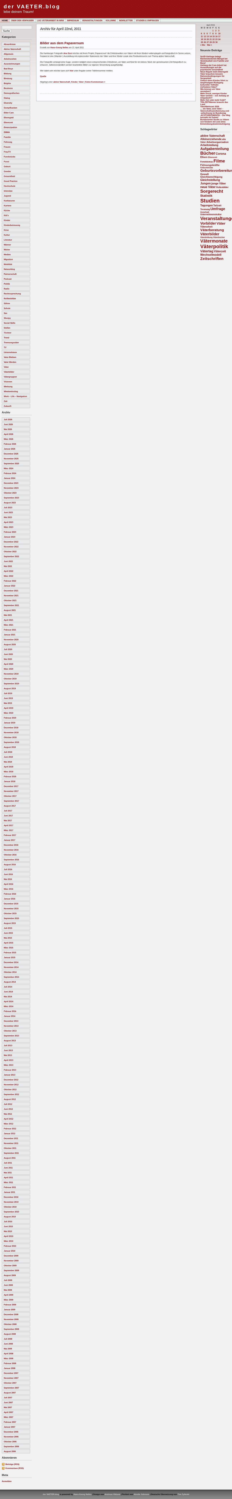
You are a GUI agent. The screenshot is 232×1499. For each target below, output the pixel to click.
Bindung (8, 78)
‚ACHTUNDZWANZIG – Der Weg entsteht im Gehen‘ (215, 116)
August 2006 (10, 1451)
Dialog (7, 98)
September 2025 (11, 463)
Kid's (6, 215)
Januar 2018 (9, 781)
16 (216, 36)
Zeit (5, 401)
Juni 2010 (8, 1226)
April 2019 (8, 708)
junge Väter (218, 183)
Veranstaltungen (92, 20)
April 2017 (8, 825)
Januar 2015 (9, 957)
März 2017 (8, 830)
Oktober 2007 (10, 1383)
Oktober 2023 (10, 493)
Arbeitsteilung (209, 145)
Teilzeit (217, 205)
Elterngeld (9, 117)
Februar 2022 (10, 581)
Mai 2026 (8, 429)
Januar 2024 (9, 478)
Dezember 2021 (11, 591)
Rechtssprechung (12, 294)
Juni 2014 (8, 992)
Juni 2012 (8, 1109)
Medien (7, 254)
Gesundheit (9, 176)
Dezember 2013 (11, 1021)
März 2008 (8, 1358)
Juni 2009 (8, 1285)
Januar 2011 (9, 1192)
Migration (8, 259)
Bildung (7, 73)
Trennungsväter (11, 342)
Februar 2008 (10, 1363)
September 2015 (11, 918)
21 (211, 39)
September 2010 (11, 1212)
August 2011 (10, 1158)
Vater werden (10, 362)
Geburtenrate (206, 167)
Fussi (6, 161)
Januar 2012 (9, 1133)
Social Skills (9, 323)
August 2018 (10, 747)
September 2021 (11, 605)
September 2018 (11, 742)
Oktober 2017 (10, 796)
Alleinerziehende (210, 139)
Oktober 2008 (10, 1324)
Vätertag (206, 251)
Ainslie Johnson (141, 1494)
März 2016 (8, 889)
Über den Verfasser (22, 20)
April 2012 (8, 1119)
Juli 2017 (8, 811)
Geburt (7, 166)
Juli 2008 (8, 1339)
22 (213, 39)
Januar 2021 (9, 635)
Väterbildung (206, 237)
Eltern (204, 157)
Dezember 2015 (11, 904)
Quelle (43, 76)
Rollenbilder (222, 187)
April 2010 (8, 1236)
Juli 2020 (8, 649)
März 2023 (8, 527)
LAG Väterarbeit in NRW (50, 20)
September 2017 (11, 801)
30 (216, 42)
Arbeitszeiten (10, 59)
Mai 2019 (8, 703)
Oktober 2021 (10, 600)
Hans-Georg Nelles (59, 47)
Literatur (8, 240)
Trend (6, 338)
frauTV (7, 152)
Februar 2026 (10, 444)
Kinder (7, 220)
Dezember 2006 (11, 1432)
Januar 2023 (9, 537)
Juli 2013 (8, 1045)
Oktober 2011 (10, 1148)
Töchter (7, 333)
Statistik (206, 195)
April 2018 (8, 767)
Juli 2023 (8, 507)
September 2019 (11, 683)
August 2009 (10, 1275)
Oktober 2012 (10, 1089)
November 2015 (11, 908)
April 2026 (8, 434)
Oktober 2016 (10, 855)
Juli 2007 (8, 1397)
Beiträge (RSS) (12, 1464)
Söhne (7, 303)
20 (208, 39)
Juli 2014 (8, 987)
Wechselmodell (210, 254)
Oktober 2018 (10, 737)
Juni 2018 (8, 757)
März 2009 (8, 1300)
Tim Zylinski (183, 1494)
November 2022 (11, 547)
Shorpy (7, 318)
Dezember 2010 (11, 1197)
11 (202, 36)
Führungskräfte (209, 165)
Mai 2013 (8, 1055)
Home (5, 20)
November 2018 (11, 732)
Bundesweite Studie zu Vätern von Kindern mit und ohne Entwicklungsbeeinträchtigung (215, 121)
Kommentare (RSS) (14, 1468)
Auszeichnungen (12, 64)
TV (5, 347)
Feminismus (206, 162)
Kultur (7, 235)
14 (211, 36)
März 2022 (8, 576)
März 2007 (8, 1417)
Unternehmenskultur (211, 214)
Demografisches (11, 93)
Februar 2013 (10, 1070)
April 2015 (8, 943)
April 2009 (8, 1295)
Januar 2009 (9, 1309)
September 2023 (11, 498)
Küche (7, 210)
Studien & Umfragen (147, 20)
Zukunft (7, 406)
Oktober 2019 (10, 679)
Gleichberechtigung (211, 177)
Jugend (7, 196)
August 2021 (10, 610)
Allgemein (8, 54)
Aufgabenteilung (214, 149)
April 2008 (8, 1353)
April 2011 (8, 1177)
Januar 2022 (9, 586)
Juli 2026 (8, 419)
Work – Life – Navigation (15, 396)
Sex (5, 313)
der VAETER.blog (32, 6)
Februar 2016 (10, 894)
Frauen (7, 147)
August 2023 (10, 503)
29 (213, 42)
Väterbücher (219, 237)
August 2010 (10, 1217)
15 (213, 36)
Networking (9, 269)
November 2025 (11, 459)
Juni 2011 (8, 1168)
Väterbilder (9, 372)
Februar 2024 (10, 473)
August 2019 (10, 688)
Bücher (207, 153)
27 (208, 42)
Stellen (7, 328)
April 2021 (8, 620)
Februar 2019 (10, 718)
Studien (210, 201)
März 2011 (8, 1182)
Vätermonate (214, 240)
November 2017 (11, 791)
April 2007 (8, 1412)
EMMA (7, 132)
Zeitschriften (211, 258)
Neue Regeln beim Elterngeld (214, 72)
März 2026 (8, 439)
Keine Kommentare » (95, 82)
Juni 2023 (8, 512)
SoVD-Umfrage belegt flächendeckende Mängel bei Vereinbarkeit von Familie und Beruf (214, 59)
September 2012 (11, 1094)
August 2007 (10, 1393)
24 (219, 39)
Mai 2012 (8, 1114)
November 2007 (11, 1378)
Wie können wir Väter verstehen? (210, 90)
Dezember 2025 (11, 454)
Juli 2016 (8, 869)
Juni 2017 (8, 816)
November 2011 (11, 1143)
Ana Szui (67, 53)
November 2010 (11, 1202)
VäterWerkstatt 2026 (209, 106)
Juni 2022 (8, 561)
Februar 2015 (10, 952)
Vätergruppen (10, 377)
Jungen (205, 183)
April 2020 (8, 664)
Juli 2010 (8, 1221)
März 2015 (8, 948)
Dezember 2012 (11, 1080)
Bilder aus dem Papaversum (62, 43)
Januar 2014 (9, 1016)
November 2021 (11, 595)
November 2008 (11, 1319)
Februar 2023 (10, 532)
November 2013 (11, 1026)
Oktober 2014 (10, 972)
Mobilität (8, 264)
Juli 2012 (8, 1104)
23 (216, 39)
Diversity (8, 103)
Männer (7, 245)
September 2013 (11, 1036)
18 (202, 39)
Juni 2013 (8, 1050)
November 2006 (11, 1437)
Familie (7, 137)
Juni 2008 (8, 1344)
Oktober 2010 (10, 1207)
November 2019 (11, 674)
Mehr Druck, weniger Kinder (213, 93)
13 (208, 36)
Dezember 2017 (11, 786)
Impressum (73, 20)
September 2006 (11, 1446)
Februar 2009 (10, 1305)
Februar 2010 (10, 1246)
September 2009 (11, 1270)
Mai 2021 (8, 615)
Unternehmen (10, 352)
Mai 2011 (8, 1173)
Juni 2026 (8, 424)
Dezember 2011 (11, 1138)
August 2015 (10, 923)
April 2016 (8, 884)
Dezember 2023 (11, 483)
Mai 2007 (8, 1407)
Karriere (7, 205)
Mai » (209, 45)
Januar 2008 (9, 1368)
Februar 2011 (10, 1187)
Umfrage (217, 209)
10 (219, 33)
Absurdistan (10, 44)
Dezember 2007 (11, 1373)
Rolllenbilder (10, 298)
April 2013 (8, 1060)
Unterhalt (204, 212)
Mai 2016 (8, 879)
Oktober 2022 (10, 551)
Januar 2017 (9, 840)
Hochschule (9, 186)
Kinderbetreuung (12, 225)
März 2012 (8, 1124)
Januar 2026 (9, 449)
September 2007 (11, 1388)
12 (205, 36)
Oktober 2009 (10, 1265)
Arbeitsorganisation (217, 142)
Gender (7, 171)
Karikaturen (9, 201)
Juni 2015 (8, 933)
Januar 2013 (9, 1075)
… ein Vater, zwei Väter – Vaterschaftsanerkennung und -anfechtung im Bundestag (214, 111)
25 (202, 42)
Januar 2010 (9, 1251)
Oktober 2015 (10, 913)
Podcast (8, 279)
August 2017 (10, 806)
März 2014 (8, 1006)
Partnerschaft (10, 274)
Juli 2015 (8, 928)
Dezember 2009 (11, 1256)
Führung (8, 142)
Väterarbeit (206, 227)
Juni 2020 (8, 654)
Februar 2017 (10, 835)
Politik (7, 284)
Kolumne (111, 20)
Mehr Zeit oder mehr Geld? (213, 100)
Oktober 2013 (10, 1031)
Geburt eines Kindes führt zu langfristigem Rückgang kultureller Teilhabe (214, 82)
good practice (10, 181)
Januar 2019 (9, 723)
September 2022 (11, 556)
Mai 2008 (8, 1349)
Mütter (7, 250)
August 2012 (10, 1099)
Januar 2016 (9, 899)
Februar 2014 (10, 1011)
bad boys (8, 69)
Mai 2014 (8, 996)
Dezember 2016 (11, 845)
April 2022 (8, 571)
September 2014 (11, 977)
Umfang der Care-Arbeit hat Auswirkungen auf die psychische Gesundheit (213, 67)
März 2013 (8, 1065)
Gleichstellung (210, 179)
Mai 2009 (8, 1290)
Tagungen (206, 205)
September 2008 (11, 1329)
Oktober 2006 (10, 1441)
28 (211, 42)
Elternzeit (8, 122)
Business (8, 88)
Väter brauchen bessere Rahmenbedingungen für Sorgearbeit (212, 76)
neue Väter (208, 187)
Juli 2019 (8, 693)
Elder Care (9, 113)
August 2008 (10, 1334)
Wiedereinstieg (11, 391)
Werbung (8, 386)
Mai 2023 (8, 517)
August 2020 (10, 644)
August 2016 (10, 864)
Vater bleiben (10, 357)
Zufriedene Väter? (208, 87)
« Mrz (202, 45)
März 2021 (8, 625)
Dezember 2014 (11, 962)
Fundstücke (9, 157)
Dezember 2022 (11, 542)
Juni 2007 (8, 1402)
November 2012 (11, 1084)
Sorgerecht (211, 191)
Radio (6, 289)
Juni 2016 (8, 874)
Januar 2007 (9, 1427)
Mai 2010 (8, 1231)
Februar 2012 (10, 1129)
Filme (219, 160)
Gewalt (204, 174)
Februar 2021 (10, 630)
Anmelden (7, 1481)
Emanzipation (10, 127)
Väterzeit (220, 251)
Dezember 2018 (11, 727)
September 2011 (11, 1153)
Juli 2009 (8, 1280)
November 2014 (11, 967)
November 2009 (11, 1261)
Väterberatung (212, 230)
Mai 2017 (8, 820)
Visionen (8, 382)
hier (71, 71)
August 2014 (10, 982)
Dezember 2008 (11, 1314)
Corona (221, 153)
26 (205, 42)
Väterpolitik (214, 246)
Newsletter (126, 20)
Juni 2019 (8, 698)
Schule (7, 308)
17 (219, 36)
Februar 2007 (10, 1422)
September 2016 (11, 860)
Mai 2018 (8, 762)
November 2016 (11, 850)
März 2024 (8, 468)
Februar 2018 (10, 776)
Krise (6, 230)
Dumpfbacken (10, 108)
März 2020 (8, 669)
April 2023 (8, 522)
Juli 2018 (8, 752)
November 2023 (11, 488)
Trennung (205, 209)
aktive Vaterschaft (12, 49)
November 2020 (11, 639)
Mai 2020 (8, 659)
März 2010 (8, 1241)
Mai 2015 (8, 938)
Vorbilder (208, 223)
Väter (6, 367)
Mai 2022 (8, 566)
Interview (8, 191)
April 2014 (8, 1001)
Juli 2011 (8, 1163)
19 (205, 39)
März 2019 (8, 713)
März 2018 (8, 772)
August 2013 (10, 1040)
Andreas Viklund (112, 1494)
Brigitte (7, 83)
